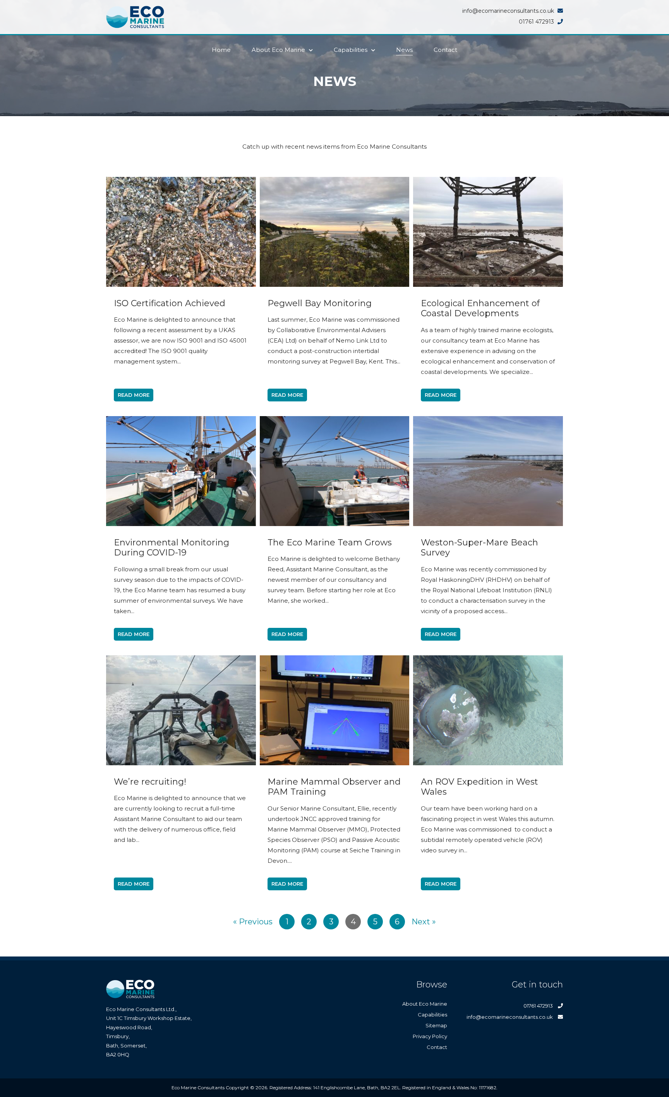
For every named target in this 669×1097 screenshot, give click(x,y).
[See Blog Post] (181, 232)
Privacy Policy (430, 1036)
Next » (424, 921)
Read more (133, 395)
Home (221, 49)
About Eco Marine (278, 49)
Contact (445, 49)
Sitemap (436, 1025)
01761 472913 (538, 1006)
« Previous (253, 921)
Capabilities (350, 49)
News (404, 49)
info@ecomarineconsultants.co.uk (510, 1017)
